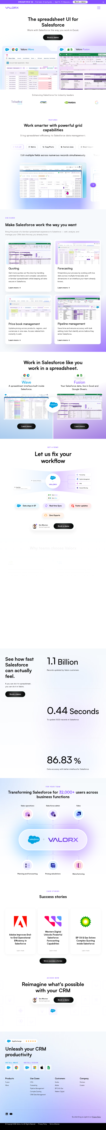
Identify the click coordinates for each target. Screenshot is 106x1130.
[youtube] (11, 1114)
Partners (82, 1082)
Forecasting (33, 1085)
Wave (7, 1085)
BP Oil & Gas (59, 1088)
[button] (98, 8)
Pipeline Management (37, 1088)
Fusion (7, 1082)
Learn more (13, 287)
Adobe (57, 1085)
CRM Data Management (38, 1095)
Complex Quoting (35, 1091)
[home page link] (12, 8)
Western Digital (59, 1091)
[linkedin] (6, 1114)
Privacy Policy (42, 1124)
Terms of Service (54, 1124)
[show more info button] (27, 814)
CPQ (31, 1082)
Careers (82, 1085)
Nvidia (57, 1082)
